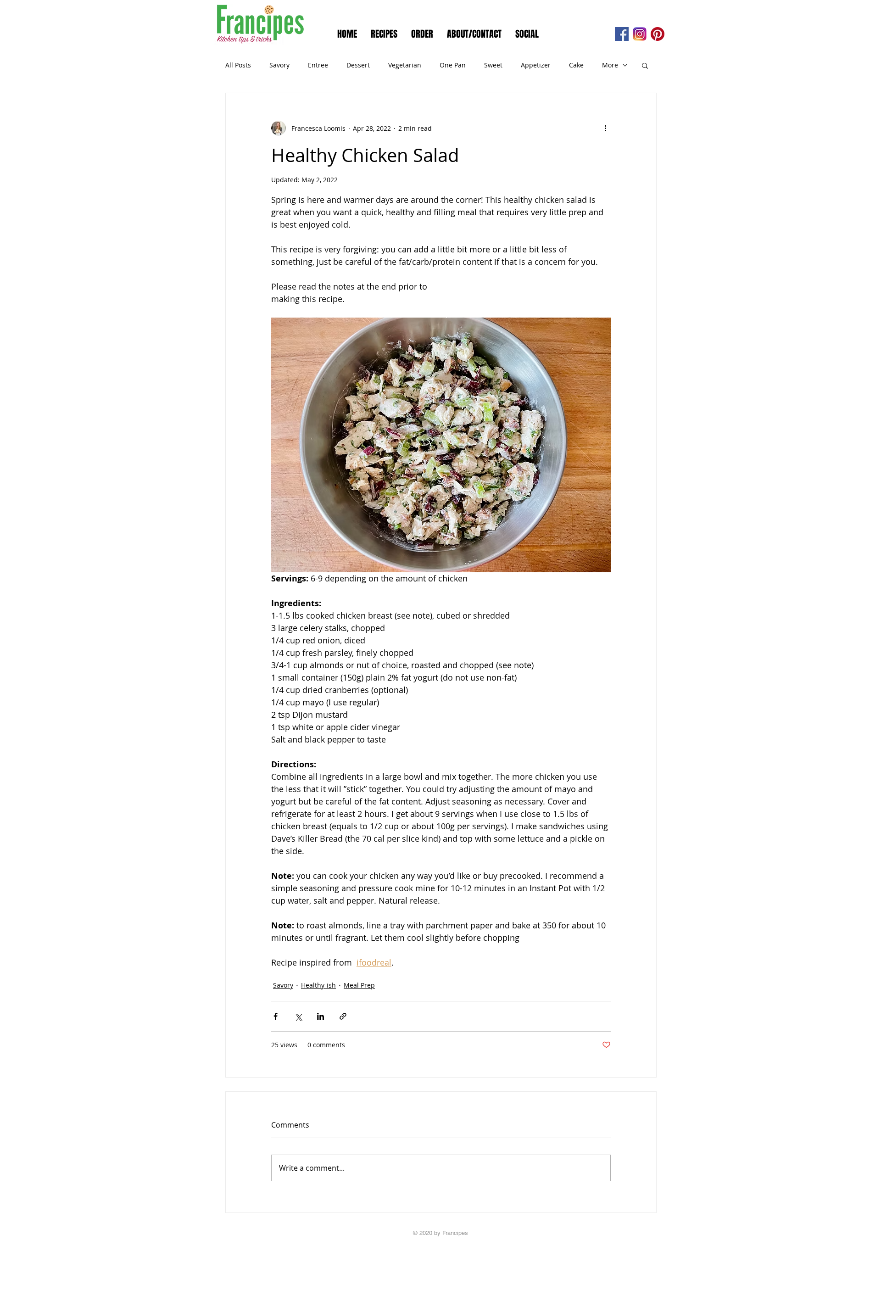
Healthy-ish (318, 985)
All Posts (238, 65)
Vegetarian (404, 65)
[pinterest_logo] (657, 34)
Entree (318, 65)
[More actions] (605, 128)
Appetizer (536, 65)
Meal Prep (359, 985)
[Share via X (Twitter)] (298, 1016)
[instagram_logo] (640, 34)
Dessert (358, 65)
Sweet (493, 65)
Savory (279, 65)
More (610, 65)
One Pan (453, 65)
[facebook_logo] (622, 34)
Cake (576, 65)
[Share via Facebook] (275, 1016)
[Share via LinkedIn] (320, 1016)
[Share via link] (343, 1016)
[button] (645, 65)
